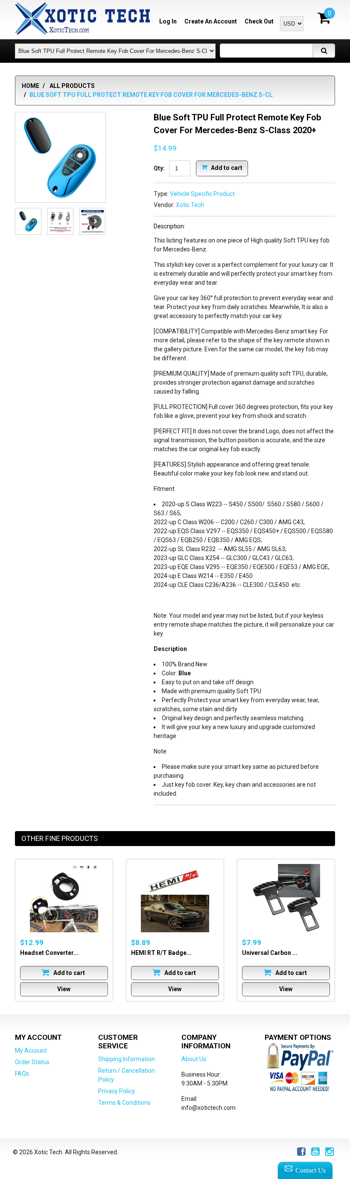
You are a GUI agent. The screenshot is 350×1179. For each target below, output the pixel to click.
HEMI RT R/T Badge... (161, 952)
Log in (168, 21)
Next (95, 221)
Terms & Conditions (124, 1102)
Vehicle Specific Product (202, 193)
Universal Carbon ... (270, 952)
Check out (259, 21)
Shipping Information (126, 1059)
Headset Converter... (49, 952)
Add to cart (226, 167)
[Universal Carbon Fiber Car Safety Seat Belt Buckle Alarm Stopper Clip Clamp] (286, 898)
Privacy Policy (116, 1091)
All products (72, 85)
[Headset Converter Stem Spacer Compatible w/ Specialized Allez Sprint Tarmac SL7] (64, 898)
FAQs (22, 1073)
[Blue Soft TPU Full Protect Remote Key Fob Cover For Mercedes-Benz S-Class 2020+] (60, 157)
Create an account (210, 21)
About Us (193, 1059)
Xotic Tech (190, 204)
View (63, 989)
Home (30, 85)
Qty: (159, 168)
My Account (31, 1050)
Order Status (32, 1062)
